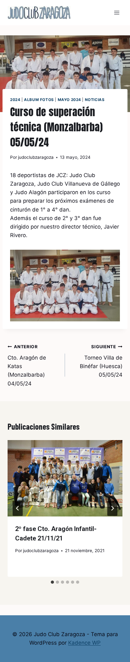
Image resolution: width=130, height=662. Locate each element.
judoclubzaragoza (36, 157)
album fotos (39, 99)
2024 (15, 99)
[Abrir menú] (116, 12)
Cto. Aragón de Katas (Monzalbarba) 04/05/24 (27, 365)
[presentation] (65, 478)
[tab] (52, 582)
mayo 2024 (69, 99)
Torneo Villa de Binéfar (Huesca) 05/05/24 (101, 361)
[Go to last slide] (18, 508)
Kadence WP (84, 643)
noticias (95, 99)
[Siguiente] (112, 508)
